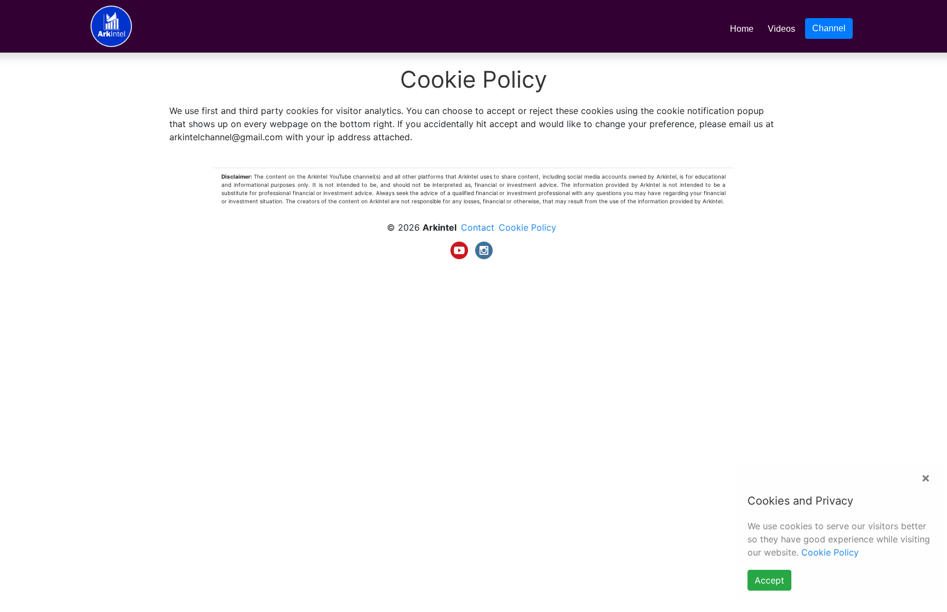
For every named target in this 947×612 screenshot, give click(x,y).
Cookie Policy (830, 552)
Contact (477, 227)
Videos (781, 28)
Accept (769, 580)
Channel (829, 28)
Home (744, 28)
